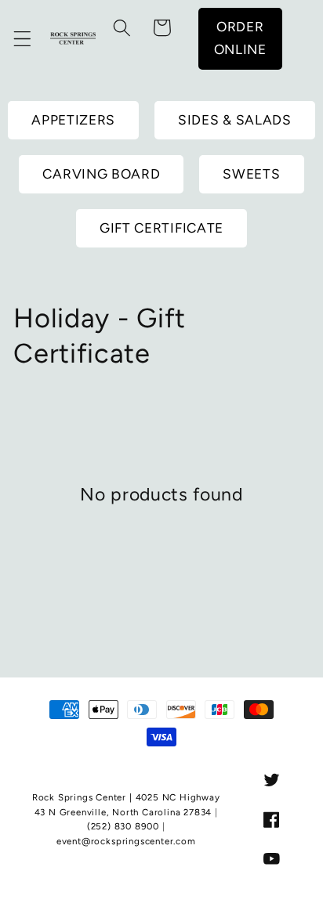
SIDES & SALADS (235, 120)
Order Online (240, 38)
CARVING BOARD (101, 174)
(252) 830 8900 (123, 826)
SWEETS (251, 174)
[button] (22, 39)
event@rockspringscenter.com (126, 841)
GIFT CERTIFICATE (161, 228)
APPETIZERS (73, 120)
